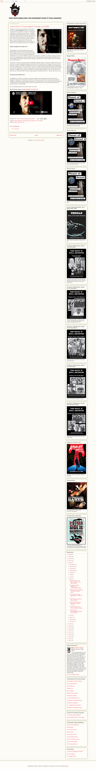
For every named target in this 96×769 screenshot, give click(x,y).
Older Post (59, 135)
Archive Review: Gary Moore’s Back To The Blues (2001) (75, 582)
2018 (70, 630)
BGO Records (70, 732)
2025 (70, 556)
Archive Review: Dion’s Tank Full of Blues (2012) (76, 607)
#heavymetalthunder (17, 120)
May (71, 578)
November (72, 566)
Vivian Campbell (39, 120)
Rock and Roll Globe (72, 683)
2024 (70, 558)
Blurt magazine (70, 690)
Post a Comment (15, 128)
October (72, 568)
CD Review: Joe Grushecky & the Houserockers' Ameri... (76, 591)
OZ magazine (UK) (71, 756)
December (72, 564)
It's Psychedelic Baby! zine (73, 698)
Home (36, 135)
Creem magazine (71, 753)
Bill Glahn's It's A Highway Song (74, 707)
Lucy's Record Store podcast (74, 715)
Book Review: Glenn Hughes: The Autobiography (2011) (75, 586)
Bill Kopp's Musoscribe (72, 693)
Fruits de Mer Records (72, 736)
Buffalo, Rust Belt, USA (19, 122)
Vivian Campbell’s (30, 89)
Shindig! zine (70, 688)
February (72, 619)
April (71, 615)
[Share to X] (43, 118)
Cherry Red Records (72, 734)
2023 (70, 560)
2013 (70, 640)
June (71, 576)
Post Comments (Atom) (39, 140)
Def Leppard (32, 120)
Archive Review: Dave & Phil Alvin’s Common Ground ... (75, 603)
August (71, 572)
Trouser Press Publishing (73, 724)
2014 (70, 638)
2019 (70, 628)
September (72, 570)
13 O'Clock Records (71, 729)
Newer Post (13, 135)
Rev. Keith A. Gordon (78, 647)
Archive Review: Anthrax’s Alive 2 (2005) (76, 599)
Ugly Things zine (71, 686)
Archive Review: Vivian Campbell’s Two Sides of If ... (76, 595)
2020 (70, 626)
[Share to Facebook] (44, 118)
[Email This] (40, 118)
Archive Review (26, 120)
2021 (70, 623)
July (71, 574)
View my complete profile (73, 674)
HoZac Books (70, 727)
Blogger (66, 766)
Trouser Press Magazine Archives (75, 751)
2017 (70, 632)
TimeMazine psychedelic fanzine (74, 700)
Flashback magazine (72, 695)
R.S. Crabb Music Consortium (74, 705)
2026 (70, 554)
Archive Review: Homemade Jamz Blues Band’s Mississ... (76, 611)
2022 (70, 562)
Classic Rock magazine (72, 702)
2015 (70, 636)
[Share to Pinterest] (46, 118)
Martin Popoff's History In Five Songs (75, 717)
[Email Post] (38, 118)
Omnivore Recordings (72, 741)
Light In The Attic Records (73, 739)
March (71, 617)
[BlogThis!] (42, 118)
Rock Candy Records (72, 744)
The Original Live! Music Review (74, 681)
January (72, 621)
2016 (70, 634)
